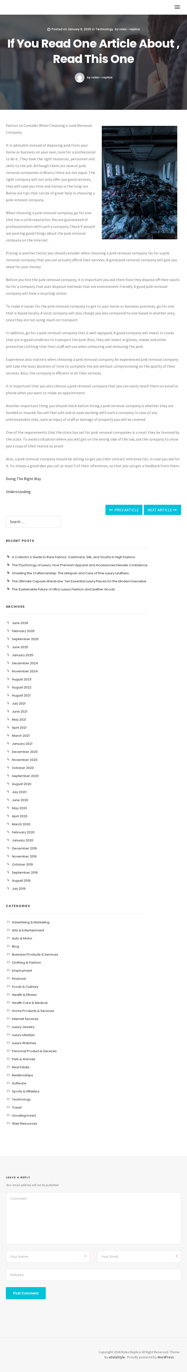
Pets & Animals (23, 1059)
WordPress (166, 1357)
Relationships (22, 1075)
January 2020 (22, 840)
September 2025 (25, 639)
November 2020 (24, 759)
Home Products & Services (33, 1011)
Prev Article (126, 509)
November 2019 (24, 856)
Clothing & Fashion (26, 962)
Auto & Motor (22, 938)
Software (19, 1083)
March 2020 (21, 824)
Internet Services (25, 1019)
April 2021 (19, 727)
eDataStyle (117, 1357)
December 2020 (25, 751)
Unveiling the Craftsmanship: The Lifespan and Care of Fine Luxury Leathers (70, 573)
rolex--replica (129, 29)
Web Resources (24, 1123)
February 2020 (23, 832)
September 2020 (25, 776)
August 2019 (21, 880)
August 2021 (21, 695)
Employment (22, 970)
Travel (17, 1107)
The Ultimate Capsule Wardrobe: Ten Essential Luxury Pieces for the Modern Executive (79, 581)
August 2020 (21, 784)
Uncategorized (24, 1115)
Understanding (18, 491)
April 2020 (20, 816)
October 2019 (22, 864)
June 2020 (20, 800)
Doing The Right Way (23, 478)
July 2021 (19, 703)
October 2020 (23, 768)
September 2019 (25, 872)
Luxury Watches (24, 1043)
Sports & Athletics (25, 1091)
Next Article (160, 509)
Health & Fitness (24, 994)
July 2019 (19, 888)
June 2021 (19, 711)
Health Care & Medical (29, 1002)
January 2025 (22, 655)
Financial (19, 978)
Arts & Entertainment (28, 930)
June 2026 (20, 623)
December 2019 (24, 848)
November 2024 (25, 671)
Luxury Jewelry (23, 1027)
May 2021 (19, 719)
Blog (15, 946)
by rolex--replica (99, 77)
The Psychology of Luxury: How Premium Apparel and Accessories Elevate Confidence (80, 565)
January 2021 (22, 743)
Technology (104, 29)
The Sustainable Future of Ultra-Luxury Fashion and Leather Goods (63, 589)
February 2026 (23, 631)
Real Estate (20, 1067)
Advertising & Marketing (30, 922)
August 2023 (21, 679)
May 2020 (19, 808)
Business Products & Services (35, 954)
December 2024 (25, 663)
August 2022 (21, 687)
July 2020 (19, 792)
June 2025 (20, 647)
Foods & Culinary (25, 986)
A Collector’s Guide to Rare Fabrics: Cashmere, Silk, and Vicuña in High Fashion (73, 557)
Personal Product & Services (34, 1051)
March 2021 (20, 735)
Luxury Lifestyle (23, 1035)
